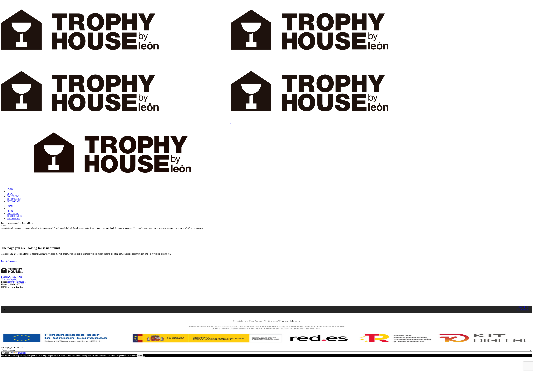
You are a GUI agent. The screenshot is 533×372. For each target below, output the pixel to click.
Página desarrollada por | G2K (266, 317)
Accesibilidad (523, 309)
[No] (144, 356)
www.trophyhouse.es (290, 321)
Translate (22, 353)
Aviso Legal (523, 307)
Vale (140, 356)
